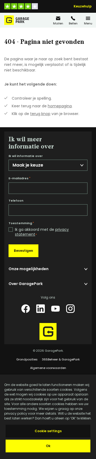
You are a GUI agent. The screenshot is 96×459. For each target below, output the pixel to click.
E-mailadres (19, 178)
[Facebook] (25, 308)
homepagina (60, 106)
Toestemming (21, 223)
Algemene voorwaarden (48, 368)
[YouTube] (55, 308)
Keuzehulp (83, 6)
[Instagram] (70, 308)
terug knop (40, 113)
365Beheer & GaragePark (61, 359)
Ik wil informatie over (26, 156)
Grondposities (27, 359)
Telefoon (16, 200)
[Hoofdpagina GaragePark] (16, 20)
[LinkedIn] (40, 308)
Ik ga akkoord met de (42, 232)
